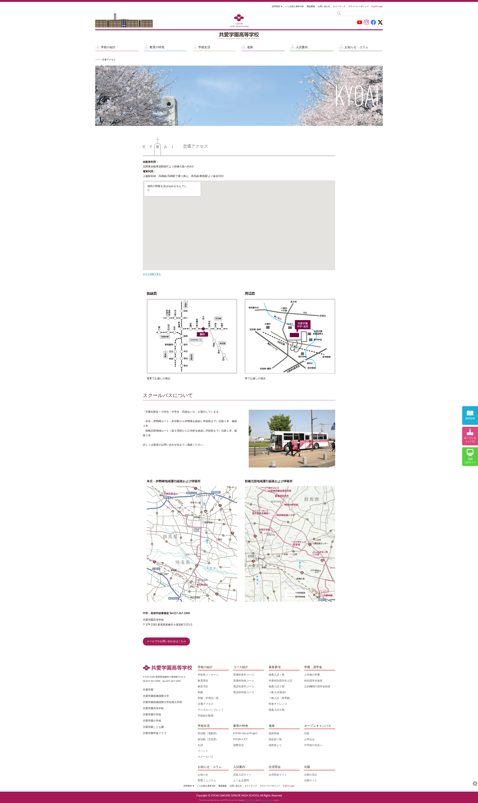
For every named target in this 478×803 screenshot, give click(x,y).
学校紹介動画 (205, 715)
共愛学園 (148, 689)
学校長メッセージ (208, 675)
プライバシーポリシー (358, 6)
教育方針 (203, 686)
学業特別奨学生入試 (280, 681)
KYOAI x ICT (240, 739)
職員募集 (311, 6)
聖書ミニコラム (207, 780)
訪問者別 (277, 6)
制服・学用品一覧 (208, 698)
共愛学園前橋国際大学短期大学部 (162, 702)
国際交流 (238, 745)
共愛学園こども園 (153, 727)
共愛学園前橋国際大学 (156, 696)
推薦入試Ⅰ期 (276, 675)
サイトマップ (339, 6)
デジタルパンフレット (211, 710)
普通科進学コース (243, 675)
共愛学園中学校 (152, 714)
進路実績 (274, 733)
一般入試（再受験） (280, 698)
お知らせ (203, 774)
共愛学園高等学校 (153, 708)
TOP (97, 59)
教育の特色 (157, 47)
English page (377, 6)
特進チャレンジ (278, 704)
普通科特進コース (243, 681)
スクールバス (205, 757)
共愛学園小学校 (152, 720)
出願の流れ (310, 774)
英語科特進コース (243, 692)
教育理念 (203, 681)
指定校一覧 (275, 739)
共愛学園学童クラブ (154, 733)
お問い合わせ (324, 6)
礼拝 (200, 745)
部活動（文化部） (208, 739)
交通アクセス (205, 704)
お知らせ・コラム (356, 47)
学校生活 (204, 47)
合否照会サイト (278, 774)
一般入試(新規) (277, 692)
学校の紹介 (108, 47)
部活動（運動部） (208, 733)
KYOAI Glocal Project (245, 733)
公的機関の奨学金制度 (317, 686)
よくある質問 (241, 780)
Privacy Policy (250, 800)
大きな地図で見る (152, 274)
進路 (250, 47)
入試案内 (302, 47)
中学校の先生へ (313, 745)
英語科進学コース (243, 686)
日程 (306, 733)
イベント (203, 751)
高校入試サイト (242, 774)
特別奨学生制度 (313, 681)
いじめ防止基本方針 (294, 6)
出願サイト (310, 780)
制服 (200, 692)
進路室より (275, 745)
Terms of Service (267, 800)
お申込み (309, 739)
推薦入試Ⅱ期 (276, 686)
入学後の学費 (312, 675)
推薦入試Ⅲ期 (276, 710)
